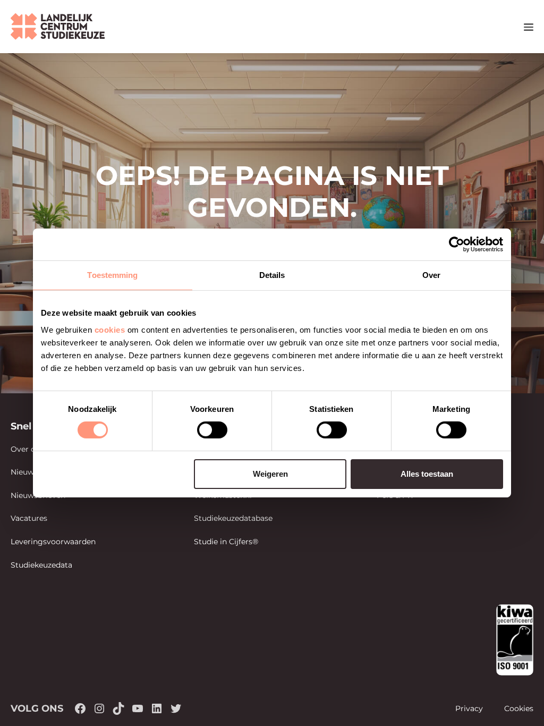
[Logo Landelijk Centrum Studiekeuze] (58, 26)
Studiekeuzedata (41, 565)
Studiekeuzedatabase (233, 518)
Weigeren (270, 473)
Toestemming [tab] (112, 275)
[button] (509, 27)
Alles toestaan (427, 473)
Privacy (469, 708)
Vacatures (29, 518)
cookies (110, 329)
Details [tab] (272, 275)
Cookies (518, 708)
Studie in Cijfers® (226, 541)
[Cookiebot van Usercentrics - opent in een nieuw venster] (456, 244)
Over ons (27, 449)
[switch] (212, 429)
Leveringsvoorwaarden (53, 541)
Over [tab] (431, 275)
